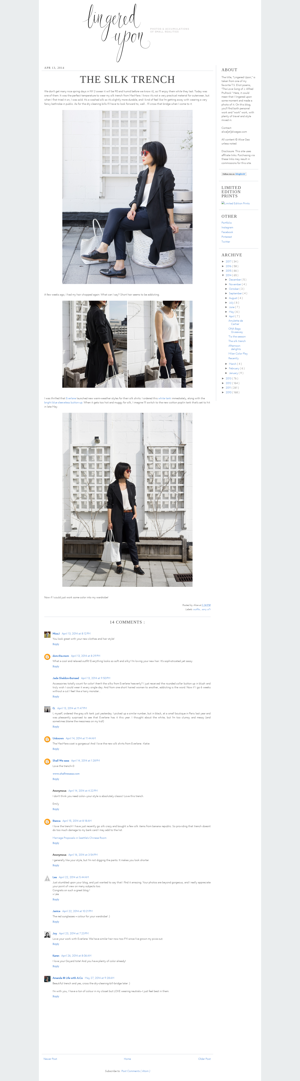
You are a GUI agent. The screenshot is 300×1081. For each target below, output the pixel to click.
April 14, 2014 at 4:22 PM (83, 790)
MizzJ (56, 633)
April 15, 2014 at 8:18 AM (76, 821)
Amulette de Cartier (235, 322)
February (234, 368)
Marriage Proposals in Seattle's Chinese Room (79, 838)
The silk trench (237, 341)
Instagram (227, 227)
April (232, 316)
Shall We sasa (61, 760)
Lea (55, 877)
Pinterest (227, 237)
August (233, 298)
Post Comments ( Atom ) (135, 1071)
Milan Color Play (238, 353)
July (231, 302)
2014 (229, 275)
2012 (229, 383)
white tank (164, 398)
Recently (233, 358)
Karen (56, 955)
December (235, 279)
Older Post (204, 1059)
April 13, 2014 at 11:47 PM (72, 708)
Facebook (227, 232)
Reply (56, 644)
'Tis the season (237, 336)
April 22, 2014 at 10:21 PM (77, 911)
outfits (197, 609)
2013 (229, 378)
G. (54, 708)
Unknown (58, 738)
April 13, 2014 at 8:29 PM (85, 656)
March (233, 364)
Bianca (56, 820)
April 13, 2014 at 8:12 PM (76, 633)
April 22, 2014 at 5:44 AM (74, 877)
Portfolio (227, 222)
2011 (229, 387)
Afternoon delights (234, 347)
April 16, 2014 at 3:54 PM (83, 855)
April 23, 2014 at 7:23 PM (74, 933)
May (232, 312)
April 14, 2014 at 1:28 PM (85, 760)
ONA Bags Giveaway (235, 330)
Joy (55, 933)
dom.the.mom (61, 655)
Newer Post (50, 1059)
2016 (229, 266)
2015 (229, 271)
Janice (56, 911)
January (234, 373)
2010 (229, 392)
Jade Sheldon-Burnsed (66, 678)
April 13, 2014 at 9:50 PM (95, 678)
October (234, 289)
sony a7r (206, 609)
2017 (229, 261)
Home (127, 1059)
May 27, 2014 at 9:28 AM (99, 978)
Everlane (71, 398)
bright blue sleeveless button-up (63, 402)
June (232, 307)
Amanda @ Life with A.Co (68, 978)
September (236, 293)
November (235, 284)
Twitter (226, 241)
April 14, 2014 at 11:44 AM (81, 738)
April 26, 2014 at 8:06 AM (76, 955)
